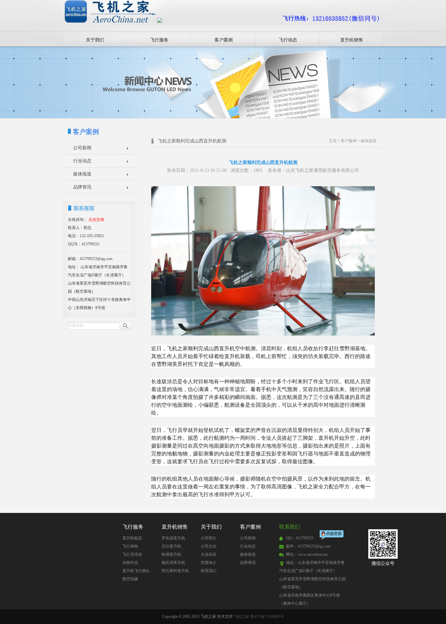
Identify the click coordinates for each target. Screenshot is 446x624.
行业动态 (82, 160)
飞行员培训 (132, 554)
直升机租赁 (132, 538)
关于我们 (95, 40)
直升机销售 (351, 40)
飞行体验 (130, 546)
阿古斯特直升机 (175, 570)
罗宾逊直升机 (173, 538)
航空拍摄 (130, 579)
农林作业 (130, 562)
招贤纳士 (208, 562)
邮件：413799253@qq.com (308, 546)
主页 (333, 141)
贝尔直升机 (171, 546)
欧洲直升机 (171, 554)
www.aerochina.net (312, 554)
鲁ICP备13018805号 (267, 616)
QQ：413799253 (299, 538)
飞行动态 (288, 40)
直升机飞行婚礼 (136, 570)
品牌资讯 (82, 187)
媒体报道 (82, 174)
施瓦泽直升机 (173, 562)
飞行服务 (159, 40)
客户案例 (224, 40)
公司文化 (208, 546)
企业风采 (208, 554)
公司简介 (208, 538)
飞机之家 (241, 616)
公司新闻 (82, 147)
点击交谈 (332, 535)
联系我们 (208, 570)
